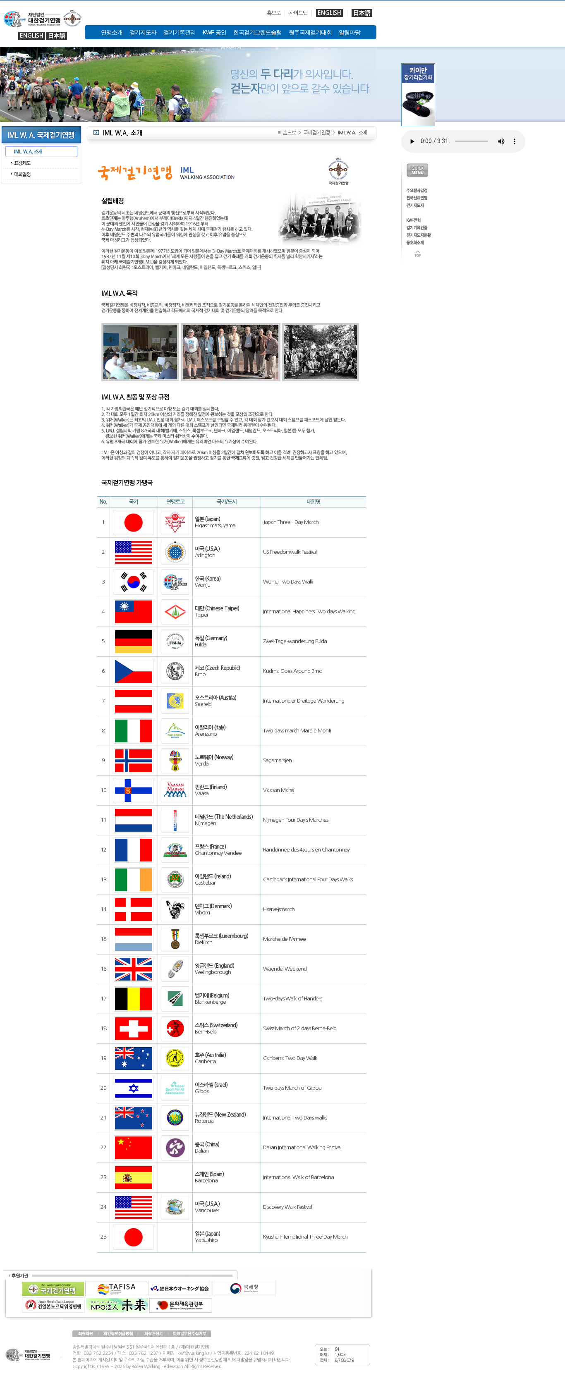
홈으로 (273, 13)
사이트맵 (298, 13)
